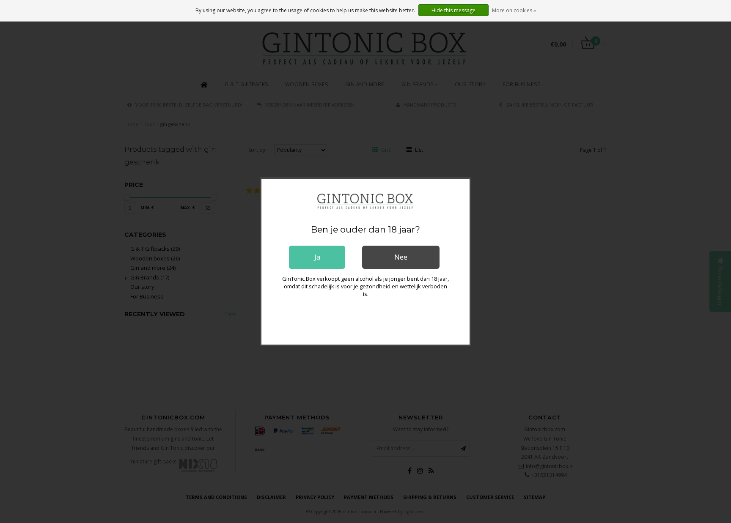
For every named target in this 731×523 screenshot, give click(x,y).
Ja (317, 257)
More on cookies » (514, 10)
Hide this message (453, 10)
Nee (400, 257)
